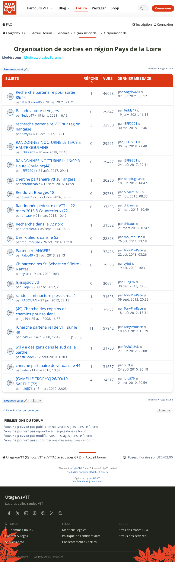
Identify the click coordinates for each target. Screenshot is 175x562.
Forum (81, 8)
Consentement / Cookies (79, 542)
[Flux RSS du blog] (60, 513)
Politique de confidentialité (81, 536)
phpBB (77, 468)
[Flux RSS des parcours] (51, 513)
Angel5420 (132, 92)
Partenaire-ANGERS (33, 250)
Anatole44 (29, 229)
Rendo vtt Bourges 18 (35, 192)
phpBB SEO (95, 478)
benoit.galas (132, 178)
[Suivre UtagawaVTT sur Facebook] (9, 513)
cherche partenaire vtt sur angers (45, 179)
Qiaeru (104, 472)
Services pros (14, 542)
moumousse (31, 242)
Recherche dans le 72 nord (40, 224)
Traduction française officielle (82, 472)
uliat (127, 365)
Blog (63, 8)
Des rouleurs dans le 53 (37, 237)
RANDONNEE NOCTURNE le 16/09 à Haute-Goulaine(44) (48, 163)
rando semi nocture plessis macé (46, 295)
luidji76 (27, 287)
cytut (25, 273)
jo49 (25, 318)
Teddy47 (28, 115)
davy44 (27, 134)
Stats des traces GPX (133, 530)
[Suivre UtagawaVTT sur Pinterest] (43, 513)
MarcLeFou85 (32, 102)
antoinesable (31, 184)
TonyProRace (133, 250)
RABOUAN (29, 300)
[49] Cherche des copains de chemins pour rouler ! (41, 311)
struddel (28, 357)
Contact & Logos (16, 536)
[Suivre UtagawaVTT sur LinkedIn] (26, 513)
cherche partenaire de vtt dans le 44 (48, 365)
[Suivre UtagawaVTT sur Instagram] (34, 513)
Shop (115, 8)
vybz (25, 370)
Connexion (163, 8)
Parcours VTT (38, 8)
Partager (99, 8)
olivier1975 (30, 197)
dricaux (27, 215)
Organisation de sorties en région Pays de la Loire (87, 49)
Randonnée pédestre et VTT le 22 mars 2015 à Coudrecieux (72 (45, 208)
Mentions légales (74, 530)
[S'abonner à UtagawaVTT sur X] (17, 513)
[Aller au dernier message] (142, 92)
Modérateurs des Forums (42, 57)
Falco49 (27, 255)
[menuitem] (7, 24)
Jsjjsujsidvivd (27, 282)
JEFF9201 (130, 123)
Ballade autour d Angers (37, 110)
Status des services (132, 536)
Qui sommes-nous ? (19, 530)
